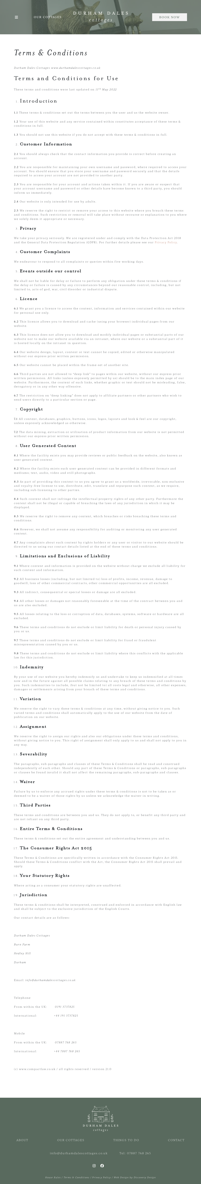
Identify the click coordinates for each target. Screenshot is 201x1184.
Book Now (169, 17)
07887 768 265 (139, 1153)
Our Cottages (48, 17)
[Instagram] (94, 1165)
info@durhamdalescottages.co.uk (79, 1153)
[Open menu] (16, 17)
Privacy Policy (166, 242)
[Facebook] (102, 1165)
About (22, 1140)
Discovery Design (145, 1177)
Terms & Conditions (76, 1177)
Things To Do (126, 1140)
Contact (176, 1140)
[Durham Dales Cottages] (100, 17)
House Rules (53, 1177)
